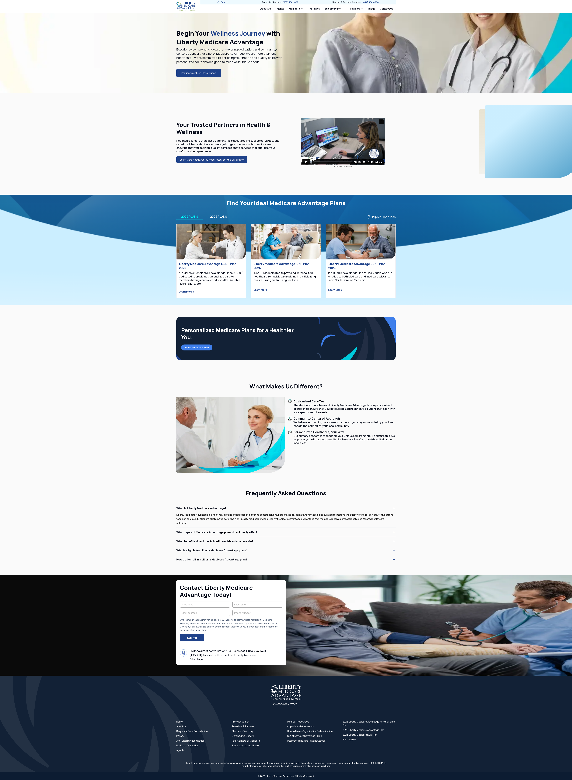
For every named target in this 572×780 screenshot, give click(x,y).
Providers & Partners (243, 726)
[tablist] (286, 217)
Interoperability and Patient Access (306, 740)
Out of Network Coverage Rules (304, 736)
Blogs (371, 8)
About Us (265, 8)
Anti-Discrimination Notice (190, 740)
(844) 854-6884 (370, 2)
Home (179, 721)
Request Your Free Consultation (198, 73)
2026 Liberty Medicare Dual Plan (360, 734)
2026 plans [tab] (189, 216)
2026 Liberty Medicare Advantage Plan (363, 730)
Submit (192, 638)
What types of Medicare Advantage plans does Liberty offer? (216, 532)
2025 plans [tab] (218, 216)
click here (325, 766)
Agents (280, 8)
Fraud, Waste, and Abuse (245, 745)
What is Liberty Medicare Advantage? (201, 508)
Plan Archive (349, 739)
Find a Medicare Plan (197, 347)
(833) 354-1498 (290, 2)
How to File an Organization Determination (310, 731)
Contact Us (386, 8)
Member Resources (298, 721)
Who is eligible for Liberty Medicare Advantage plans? (212, 550)
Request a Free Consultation (192, 731)
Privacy (180, 736)
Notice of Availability (187, 745)
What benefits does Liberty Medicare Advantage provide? (214, 541)
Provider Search (240, 721)
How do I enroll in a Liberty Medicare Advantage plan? (211, 559)
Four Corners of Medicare (246, 740)
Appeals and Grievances (300, 726)
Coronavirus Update (243, 736)
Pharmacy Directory (242, 731)
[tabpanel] (286, 261)
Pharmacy (314, 8)
